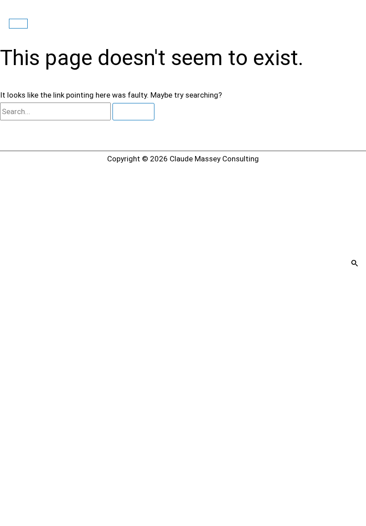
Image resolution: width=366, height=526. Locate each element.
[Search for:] (56, 111)
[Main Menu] (18, 24)
